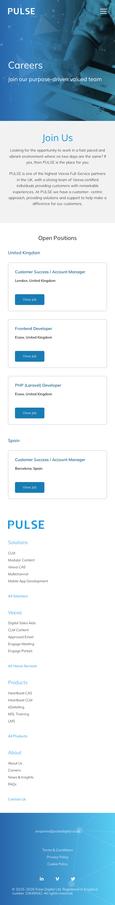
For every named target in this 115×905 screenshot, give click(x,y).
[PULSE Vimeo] (57, 878)
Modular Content (21, 560)
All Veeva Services (22, 666)
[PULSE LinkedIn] (42, 878)
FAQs (12, 784)
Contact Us (67, 11)
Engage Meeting (21, 644)
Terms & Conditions (57, 850)
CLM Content (18, 630)
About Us (15, 763)
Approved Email (20, 637)
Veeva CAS (17, 567)
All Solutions (18, 596)
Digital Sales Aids (22, 623)
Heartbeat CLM (20, 700)
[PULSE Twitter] (73, 878)
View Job (30, 299)
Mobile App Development (28, 581)
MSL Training (18, 714)
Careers (14, 770)
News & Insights (20, 777)
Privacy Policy (57, 857)
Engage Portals (20, 651)
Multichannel (18, 574)
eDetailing (16, 707)
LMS (11, 721)
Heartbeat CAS (20, 693)
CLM (11, 553)
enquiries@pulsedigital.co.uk (57, 831)
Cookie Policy (57, 864)
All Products (17, 736)
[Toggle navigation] (103, 11)
